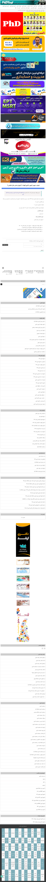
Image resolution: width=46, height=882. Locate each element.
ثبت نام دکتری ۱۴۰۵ (41, 370)
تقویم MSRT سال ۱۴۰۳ (41, 791)
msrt (44, 779)
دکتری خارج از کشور (41, 342)
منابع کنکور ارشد (42, 416)
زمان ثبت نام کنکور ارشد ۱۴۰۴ (39, 428)
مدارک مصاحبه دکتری (41, 715)
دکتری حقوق (29, 833)
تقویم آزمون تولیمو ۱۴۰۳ (40, 794)
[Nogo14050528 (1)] (23, 96)
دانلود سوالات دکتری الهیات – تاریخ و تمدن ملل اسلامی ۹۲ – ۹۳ (30, 225)
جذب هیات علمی (42, 456)
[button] (15, 8)
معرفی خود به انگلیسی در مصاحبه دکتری (38, 739)
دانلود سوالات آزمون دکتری (40, 324)
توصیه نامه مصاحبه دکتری (40, 727)
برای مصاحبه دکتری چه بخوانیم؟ (39, 757)
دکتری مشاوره (6, 833)
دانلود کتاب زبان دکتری (41, 330)
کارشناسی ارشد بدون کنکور (40, 413)
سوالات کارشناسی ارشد (41, 437)
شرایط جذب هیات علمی (40, 468)
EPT (44, 782)
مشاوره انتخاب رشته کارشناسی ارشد (38, 443)
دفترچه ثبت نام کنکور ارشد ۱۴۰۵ (39, 431)
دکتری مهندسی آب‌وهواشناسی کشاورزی (13, 864)
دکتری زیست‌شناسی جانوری (42, 847)
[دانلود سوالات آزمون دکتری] (34, 288)
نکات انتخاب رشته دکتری (40, 660)
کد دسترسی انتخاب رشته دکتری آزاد (38, 688)
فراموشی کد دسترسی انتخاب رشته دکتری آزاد (36, 690)
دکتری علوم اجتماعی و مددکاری (32, 833)
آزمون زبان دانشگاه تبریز (40, 809)
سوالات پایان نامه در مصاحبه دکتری (38, 736)
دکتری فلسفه (12, 833)
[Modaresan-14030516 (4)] (34, 12)
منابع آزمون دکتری (41, 336)
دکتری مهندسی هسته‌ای (42, 864)
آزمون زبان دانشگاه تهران (40, 788)
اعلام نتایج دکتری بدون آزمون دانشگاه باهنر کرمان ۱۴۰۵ (35, 496)
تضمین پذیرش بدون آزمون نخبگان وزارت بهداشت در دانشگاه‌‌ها (33, 499)
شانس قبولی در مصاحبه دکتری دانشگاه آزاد (37, 754)
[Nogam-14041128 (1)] (23, 35)
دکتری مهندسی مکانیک (39, 854)
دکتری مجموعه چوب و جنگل (35, 875)
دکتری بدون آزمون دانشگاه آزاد (39, 321)
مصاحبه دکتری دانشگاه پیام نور (39, 712)
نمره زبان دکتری (42, 776)
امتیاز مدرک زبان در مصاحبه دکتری (39, 724)
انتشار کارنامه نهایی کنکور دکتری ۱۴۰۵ (38, 502)
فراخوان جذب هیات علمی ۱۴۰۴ (39, 459)
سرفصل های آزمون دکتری (39, 395)
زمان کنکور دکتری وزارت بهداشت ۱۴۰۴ (38, 819)
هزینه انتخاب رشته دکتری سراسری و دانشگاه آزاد (36, 684)
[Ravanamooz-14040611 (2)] (23, 62)
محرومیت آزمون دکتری (41, 389)
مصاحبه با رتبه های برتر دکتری (39, 351)
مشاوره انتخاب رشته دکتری (40, 657)
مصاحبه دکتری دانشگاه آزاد (40, 709)
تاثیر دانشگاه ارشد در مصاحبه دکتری (38, 742)
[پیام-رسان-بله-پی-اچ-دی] (23, 165)
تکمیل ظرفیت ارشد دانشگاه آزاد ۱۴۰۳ (38, 425)
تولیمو (44, 785)
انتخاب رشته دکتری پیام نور (40, 669)
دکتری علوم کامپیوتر (32, 847)
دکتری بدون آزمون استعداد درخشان (38, 327)
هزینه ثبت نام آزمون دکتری (40, 380)
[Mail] (42, 648)
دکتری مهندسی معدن (32, 854)
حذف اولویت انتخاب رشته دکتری (38, 696)
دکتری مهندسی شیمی (17, 854)
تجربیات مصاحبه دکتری (41, 745)
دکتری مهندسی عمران (10, 847)
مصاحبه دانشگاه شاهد (41, 447)
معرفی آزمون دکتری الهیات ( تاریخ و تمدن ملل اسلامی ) (32, 227)
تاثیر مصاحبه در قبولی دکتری (40, 760)
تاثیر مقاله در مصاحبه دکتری (40, 733)
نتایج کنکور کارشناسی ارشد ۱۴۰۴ (39, 419)
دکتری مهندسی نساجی (7, 854)
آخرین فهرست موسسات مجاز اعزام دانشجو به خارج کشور (35, 348)
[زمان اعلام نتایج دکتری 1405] (38, 89)
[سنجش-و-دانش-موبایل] (23, 53)
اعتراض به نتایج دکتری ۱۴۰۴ (40, 361)
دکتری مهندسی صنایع (23, 854)
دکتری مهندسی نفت (20, 854)
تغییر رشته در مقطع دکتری (40, 386)
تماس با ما (23, 517)
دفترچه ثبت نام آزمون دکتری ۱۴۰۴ (39, 374)
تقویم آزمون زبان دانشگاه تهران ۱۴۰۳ (38, 800)
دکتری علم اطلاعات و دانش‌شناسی (16, 833)
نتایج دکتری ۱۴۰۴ (42, 358)
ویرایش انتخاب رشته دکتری (40, 694)
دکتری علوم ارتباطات (32, 840)
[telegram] (23, 123)
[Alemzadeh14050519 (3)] (23, 138)
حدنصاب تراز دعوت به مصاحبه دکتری (38, 666)
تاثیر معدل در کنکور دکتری (40, 401)
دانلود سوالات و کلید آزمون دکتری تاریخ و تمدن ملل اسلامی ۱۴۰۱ (19, 272)
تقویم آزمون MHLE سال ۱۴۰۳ (40, 803)
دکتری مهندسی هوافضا (35, 854)
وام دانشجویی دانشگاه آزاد (40, 312)
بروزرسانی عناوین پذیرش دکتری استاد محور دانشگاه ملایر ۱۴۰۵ (34, 480)
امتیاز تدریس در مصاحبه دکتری (39, 721)
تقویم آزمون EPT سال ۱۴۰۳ (40, 797)
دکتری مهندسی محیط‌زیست (38, 864)
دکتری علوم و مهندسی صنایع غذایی (23, 864)
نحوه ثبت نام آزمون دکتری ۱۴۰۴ (39, 377)
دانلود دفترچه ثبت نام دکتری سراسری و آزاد (37, 339)
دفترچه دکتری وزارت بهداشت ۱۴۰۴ (39, 822)
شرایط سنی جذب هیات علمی (40, 465)
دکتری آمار (29, 847)
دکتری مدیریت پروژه (26, 875)
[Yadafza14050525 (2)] (23, 71)
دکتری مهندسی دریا (32, 864)
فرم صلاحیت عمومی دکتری (40, 767)
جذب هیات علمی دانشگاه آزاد (39, 462)
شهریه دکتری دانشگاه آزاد (40, 306)
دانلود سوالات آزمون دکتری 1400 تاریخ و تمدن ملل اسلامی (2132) (7, 272)
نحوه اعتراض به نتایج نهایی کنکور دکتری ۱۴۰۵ (37, 505)
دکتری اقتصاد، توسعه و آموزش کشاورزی (20, 864)
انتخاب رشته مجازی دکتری (40, 675)
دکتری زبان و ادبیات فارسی (23, 840)
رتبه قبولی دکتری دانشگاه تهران (39, 678)
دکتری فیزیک (25, 847)
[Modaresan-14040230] (23, 89)
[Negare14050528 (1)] (23, 114)
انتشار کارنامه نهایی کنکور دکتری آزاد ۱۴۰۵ (37, 493)
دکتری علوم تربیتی (9, 833)
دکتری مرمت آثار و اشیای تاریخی (12, 875)
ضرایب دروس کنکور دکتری (39, 398)
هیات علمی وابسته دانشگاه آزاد (39, 471)
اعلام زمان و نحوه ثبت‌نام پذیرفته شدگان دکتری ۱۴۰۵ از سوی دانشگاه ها (32, 490)
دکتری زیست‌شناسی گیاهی (6, 840)
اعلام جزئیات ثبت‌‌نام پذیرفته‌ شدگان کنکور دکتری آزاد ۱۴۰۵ (35, 508)
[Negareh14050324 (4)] (23, 129)
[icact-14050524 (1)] (23, 174)
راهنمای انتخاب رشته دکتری (40, 663)
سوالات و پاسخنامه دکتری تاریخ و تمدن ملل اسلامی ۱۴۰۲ (39, 271)
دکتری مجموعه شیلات (32, 875)
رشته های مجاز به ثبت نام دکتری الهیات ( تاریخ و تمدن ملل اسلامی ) (29, 229)
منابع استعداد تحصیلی (41, 333)
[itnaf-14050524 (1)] (23, 156)
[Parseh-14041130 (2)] (12, 12)
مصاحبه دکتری (42, 706)
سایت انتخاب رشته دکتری (40, 681)
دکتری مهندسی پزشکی (26, 854)
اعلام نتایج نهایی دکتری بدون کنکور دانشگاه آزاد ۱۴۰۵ (35, 484)
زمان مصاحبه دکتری (41, 748)
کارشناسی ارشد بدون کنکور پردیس (39, 440)
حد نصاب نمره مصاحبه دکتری (39, 763)
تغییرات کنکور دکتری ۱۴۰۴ (40, 383)
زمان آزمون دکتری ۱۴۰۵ (41, 367)
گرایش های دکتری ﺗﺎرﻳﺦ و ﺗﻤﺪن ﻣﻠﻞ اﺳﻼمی (29, 271)
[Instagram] (44, 648)
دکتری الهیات (42, 840)
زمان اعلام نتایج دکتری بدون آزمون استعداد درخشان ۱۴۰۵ (35, 487)
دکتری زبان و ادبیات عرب (20, 840)
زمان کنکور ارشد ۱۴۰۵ (41, 434)
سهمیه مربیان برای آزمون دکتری (39, 404)
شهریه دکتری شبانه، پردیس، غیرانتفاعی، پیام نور (36, 309)
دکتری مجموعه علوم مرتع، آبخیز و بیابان (29, 875)
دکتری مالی (35, 840)
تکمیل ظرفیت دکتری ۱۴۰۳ (40, 364)
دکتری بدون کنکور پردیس (40, 345)
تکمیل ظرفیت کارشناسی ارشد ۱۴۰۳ (39, 422)
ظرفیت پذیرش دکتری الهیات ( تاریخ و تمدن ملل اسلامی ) (31, 231)
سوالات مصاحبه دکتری (41, 718)
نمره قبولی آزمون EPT (41, 806)
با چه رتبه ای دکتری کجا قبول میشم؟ (38, 672)
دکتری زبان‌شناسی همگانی (3, 875)
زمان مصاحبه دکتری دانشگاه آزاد (39, 751)
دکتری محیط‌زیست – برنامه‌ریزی (16, 840)
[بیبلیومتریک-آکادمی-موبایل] (23, 80)
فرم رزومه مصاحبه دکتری (40, 730)
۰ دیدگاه (39, 273)
